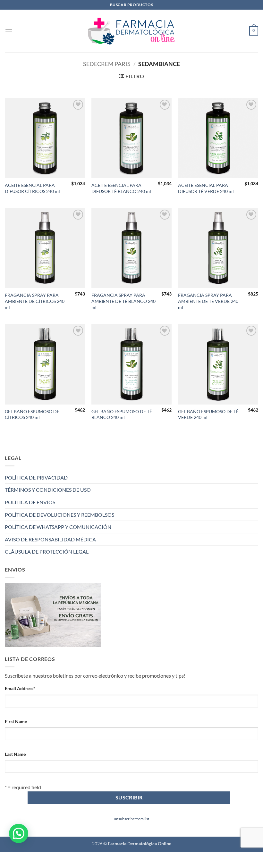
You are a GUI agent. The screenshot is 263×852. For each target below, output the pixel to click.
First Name (16, 721)
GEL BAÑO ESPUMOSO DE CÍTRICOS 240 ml (32, 414)
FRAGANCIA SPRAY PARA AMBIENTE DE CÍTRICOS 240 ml (34, 301)
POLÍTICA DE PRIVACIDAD (36, 477)
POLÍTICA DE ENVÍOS (30, 502)
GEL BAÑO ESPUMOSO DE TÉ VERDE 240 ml (208, 414)
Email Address (20, 688)
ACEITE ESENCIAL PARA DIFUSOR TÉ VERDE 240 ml (206, 188)
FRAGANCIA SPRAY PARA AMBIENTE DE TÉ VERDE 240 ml (208, 301)
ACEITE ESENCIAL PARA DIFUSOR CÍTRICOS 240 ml (32, 188)
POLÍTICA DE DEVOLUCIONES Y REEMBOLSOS (59, 515)
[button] (9, 31)
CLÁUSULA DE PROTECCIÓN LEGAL (47, 551)
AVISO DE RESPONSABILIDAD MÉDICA (50, 539)
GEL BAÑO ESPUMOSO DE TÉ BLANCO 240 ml (121, 414)
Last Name (15, 754)
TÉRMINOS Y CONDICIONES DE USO (48, 490)
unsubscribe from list (131, 818)
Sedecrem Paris (107, 63)
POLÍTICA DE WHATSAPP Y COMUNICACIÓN (58, 527)
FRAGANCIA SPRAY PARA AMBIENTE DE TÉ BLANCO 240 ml (123, 301)
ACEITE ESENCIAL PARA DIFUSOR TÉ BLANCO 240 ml (121, 188)
